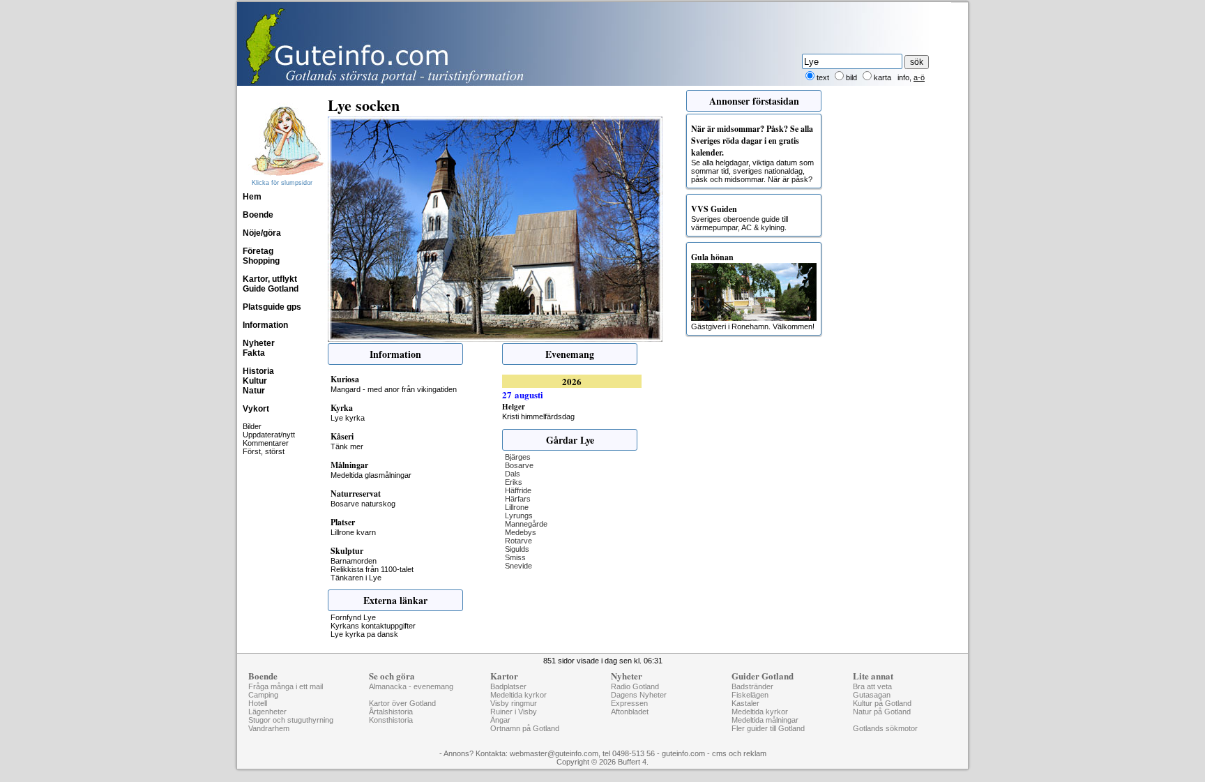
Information (265, 325)
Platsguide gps (272, 307)
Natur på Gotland (882, 711)
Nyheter (259, 343)
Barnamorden (354, 561)
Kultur (255, 381)
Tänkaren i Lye (356, 577)
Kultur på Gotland (882, 703)
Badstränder (752, 686)
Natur (254, 391)
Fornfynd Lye (353, 617)
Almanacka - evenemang (411, 686)
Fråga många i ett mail (285, 686)
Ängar (500, 720)
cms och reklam (739, 753)
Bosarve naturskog (363, 503)
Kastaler (745, 703)
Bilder (252, 426)
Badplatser (508, 686)
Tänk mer (347, 446)
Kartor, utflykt (270, 279)
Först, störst (264, 451)
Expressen (629, 703)
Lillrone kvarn (353, 532)
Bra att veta (872, 686)
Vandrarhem (268, 728)
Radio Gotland (635, 686)
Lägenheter (267, 711)
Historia (258, 371)
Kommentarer (266, 443)
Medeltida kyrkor (518, 695)
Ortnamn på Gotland (524, 728)
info (903, 77)
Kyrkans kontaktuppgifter (373, 626)
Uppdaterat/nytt (269, 434)
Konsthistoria (391, 720)
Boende (258, 215)
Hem (252, 197)
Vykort (256, 409)
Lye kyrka (348, 418)
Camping (263, 695)
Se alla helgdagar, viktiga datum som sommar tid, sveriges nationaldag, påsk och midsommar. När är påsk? (752, 153)
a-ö (919, 77)
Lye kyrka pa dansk (364, 634)
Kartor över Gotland (402, 703)
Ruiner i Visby (513, 711)
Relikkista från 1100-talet (372, 569)
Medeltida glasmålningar (371, 475)
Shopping (261, 261)
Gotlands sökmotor (885, 728)
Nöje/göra (262, 233)
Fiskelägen (750, 695)
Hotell (257, 703)
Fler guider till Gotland (768, 728)
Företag (258, 251)
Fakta (254, 353)
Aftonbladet (630, 711)
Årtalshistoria (391, 711)
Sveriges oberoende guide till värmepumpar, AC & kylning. (739, 217)
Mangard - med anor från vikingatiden (394, 389)
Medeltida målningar (765, 720)
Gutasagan (872, 695)
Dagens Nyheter (639, 695)
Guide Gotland (270, 289)
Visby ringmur (513, 703)
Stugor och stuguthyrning (290, 720)
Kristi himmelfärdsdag (538, 416)
